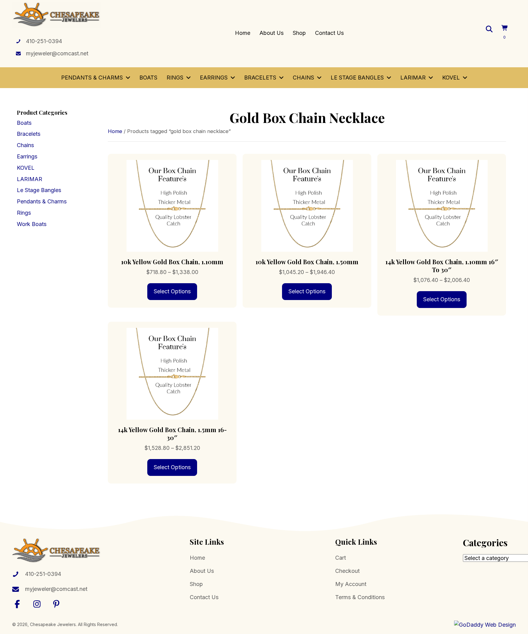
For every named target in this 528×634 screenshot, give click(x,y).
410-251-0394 (44, 41)
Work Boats (31, 224)
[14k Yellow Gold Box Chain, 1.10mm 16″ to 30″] (441, 205)
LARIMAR (29, 179)
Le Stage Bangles (39, 190)
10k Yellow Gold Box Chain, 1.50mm (306, 262)
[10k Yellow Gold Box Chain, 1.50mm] (307, 205)
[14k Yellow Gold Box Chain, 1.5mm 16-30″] (172, 373)
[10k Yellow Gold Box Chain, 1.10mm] (172, 205)
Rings (24, 212)
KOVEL (26, 168)
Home (115, 131)
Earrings (27, 156)
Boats (24, 123)
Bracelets (28, 134)
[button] (17, 604)
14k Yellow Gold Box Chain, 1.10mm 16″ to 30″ (441, 266)
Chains (25, 145)
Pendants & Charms (42, 201)
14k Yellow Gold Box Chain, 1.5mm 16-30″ (172, 433)
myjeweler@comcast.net (57, 53)
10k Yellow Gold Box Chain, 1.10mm (172, 262)
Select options (172, 291)
